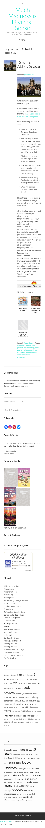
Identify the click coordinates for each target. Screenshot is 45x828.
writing (28, 722)
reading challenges (34, 711)
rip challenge (20, 715)
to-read (37, 719)
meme (8, 710)
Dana (14, 561)
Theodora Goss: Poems (13, 655)
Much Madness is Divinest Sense (22, 19)
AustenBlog (8, 595)
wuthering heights (26, 800)
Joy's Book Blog (10, 632)
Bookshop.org (34, 381)
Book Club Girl (9, 603)
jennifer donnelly (20, 707)
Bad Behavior (5, 821)
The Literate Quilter (12, 652)
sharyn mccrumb (9, 719)
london (35, 707)
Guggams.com (10, 620)
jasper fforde (8, 707)
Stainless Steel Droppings (14, 649)
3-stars (6, 675)
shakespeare (32, 715)
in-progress (8, 704)
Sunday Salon (28, 343)
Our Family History (11, 638)
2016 (10, 683)
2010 (27, 680)
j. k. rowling (18, 704)
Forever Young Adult (12, 618)
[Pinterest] (14, 427)
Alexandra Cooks (10, 592)
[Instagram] (10, 427)
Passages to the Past (12, 641)
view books (28, 570)
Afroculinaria (9, 589)
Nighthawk (8, 635)
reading (24, 710)
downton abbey (29, 348)
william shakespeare (18, 722)
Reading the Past (11, 646)
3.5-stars (13, 675)
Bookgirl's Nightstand (12, 606)
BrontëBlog (8, 609)
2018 (20, 683)
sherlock (19, 719)
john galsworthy (29, 350)
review (9, 715)
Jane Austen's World (12, 629)
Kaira (29, 815)
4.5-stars (29, 675)
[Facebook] (6, 427)
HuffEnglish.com (10, 623)
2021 (24, 683)
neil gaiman (16, 711)
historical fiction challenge (25, 700)
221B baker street (18, 680)
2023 (28, 683)
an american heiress (24, 345)
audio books (14, 687)
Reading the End (10, 643)
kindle (29, 707)
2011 (32, 679)
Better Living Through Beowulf (16, 600)
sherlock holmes (29, 719)
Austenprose (9, 597)
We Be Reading (10, 658)
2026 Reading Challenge (18, 555)
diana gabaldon (17, 697)
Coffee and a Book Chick (14, 615)
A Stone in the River (12, 586)
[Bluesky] (18, 427)
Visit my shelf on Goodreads (15, 528)
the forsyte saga (31, 352)
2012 (36, 680)
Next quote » (9, 453)
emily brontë (28, 697)
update (7, 722)
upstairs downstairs (23, 355)
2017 (15, 683)
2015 (6, 683)
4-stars (20, 674)
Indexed (7, 626)
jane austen (30, 703)
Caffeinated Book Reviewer (15, 612)
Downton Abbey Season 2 (29, 66)
